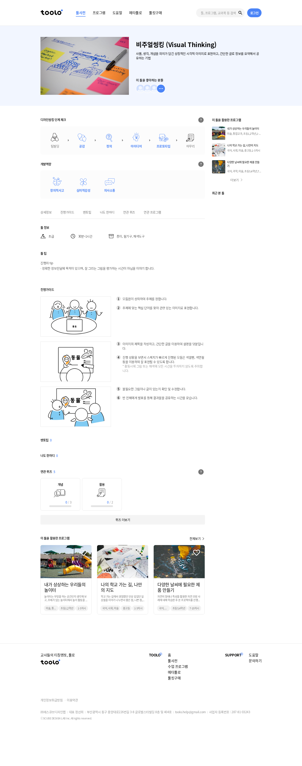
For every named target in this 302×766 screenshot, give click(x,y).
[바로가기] (66, 579)
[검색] (240, 12)
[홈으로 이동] (51, 13)
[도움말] (201, 120)
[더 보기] (161, 88)
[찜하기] (83, 553)
